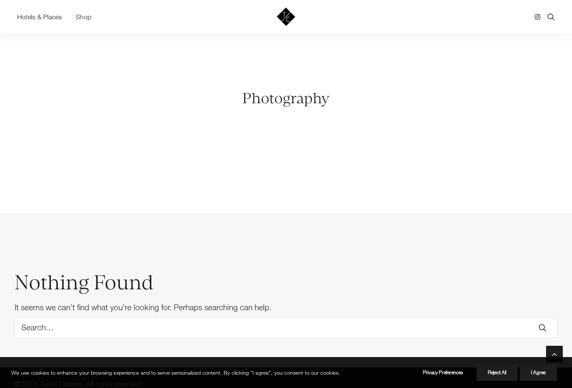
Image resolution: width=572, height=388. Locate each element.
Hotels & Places (39, 16)
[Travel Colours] (286, 17)
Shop (83, 16)
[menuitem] (42, 16)
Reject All (497, 372)
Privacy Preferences (443, 372)
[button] (539, 16)
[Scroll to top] (554, 353)
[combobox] (286, 327)
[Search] (286, 327)
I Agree (538, 372)
